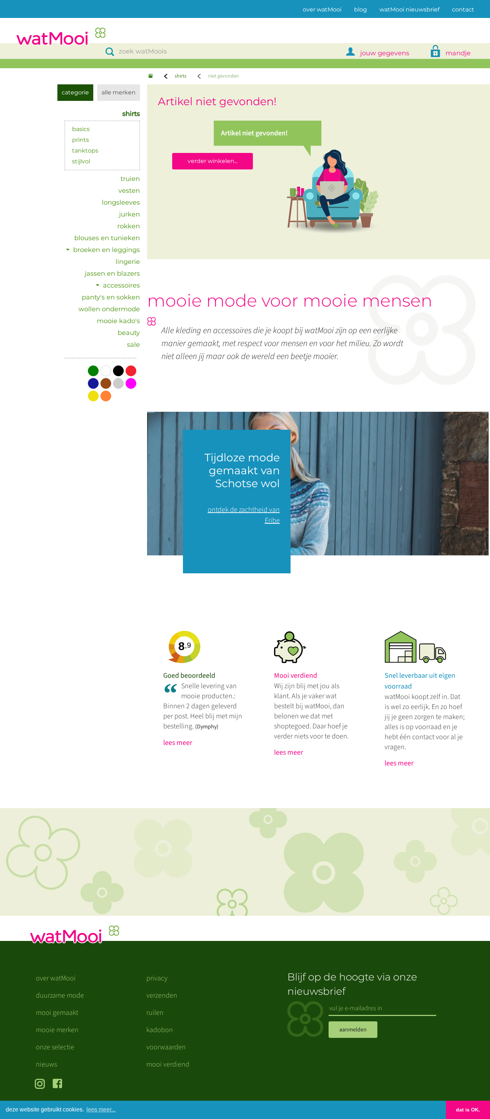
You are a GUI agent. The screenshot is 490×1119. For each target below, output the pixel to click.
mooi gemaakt (57, 1013)
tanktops (85, 150)
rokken (128, 226)
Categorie (75, 92)
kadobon (159, 1030)
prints (80, 139)
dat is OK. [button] (468, 1110)
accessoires (121, 285)
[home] (60, 37)
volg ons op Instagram (41, 1084)
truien (130, 179)
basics (81, 129)
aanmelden (353, 1030)
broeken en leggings (106, 250)
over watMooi (322, 9)
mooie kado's (118, 321)
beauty (129, 333)
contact (463, 9)
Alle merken (119, 92)
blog (360, 9)
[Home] (150, 76)
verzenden (161, 995)
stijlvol (81, 161)
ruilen (155, 1013)
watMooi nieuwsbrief (409, 9)
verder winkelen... (212, 161)
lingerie (128, 262)
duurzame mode (60, 995)
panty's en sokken (111, 297)
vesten (129, 191)
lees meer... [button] (101, 1109)
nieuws (46, 1064)
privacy (157, 978)
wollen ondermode (109, 309)
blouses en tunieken (107, 238)
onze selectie (55, 1047)
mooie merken (57, 1030)
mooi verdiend (167, 1064)
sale (133, 345)
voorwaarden (166, 1047)
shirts (181, 76)
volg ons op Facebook (59, 1084)
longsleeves (121, 202)
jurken (129, 214)
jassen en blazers (112, 274)
